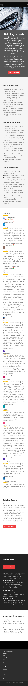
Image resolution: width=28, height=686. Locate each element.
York (4, 659)
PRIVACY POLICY (10, 684)
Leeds (4, 655)
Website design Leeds (19, 682)
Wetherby (5, 653)
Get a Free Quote (14, 72)
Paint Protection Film (8, 651)
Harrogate (5, 657)
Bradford (5, 661)
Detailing (5, 667)
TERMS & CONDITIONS (17, 684)
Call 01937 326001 (9, 526)
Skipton (4, 663)
